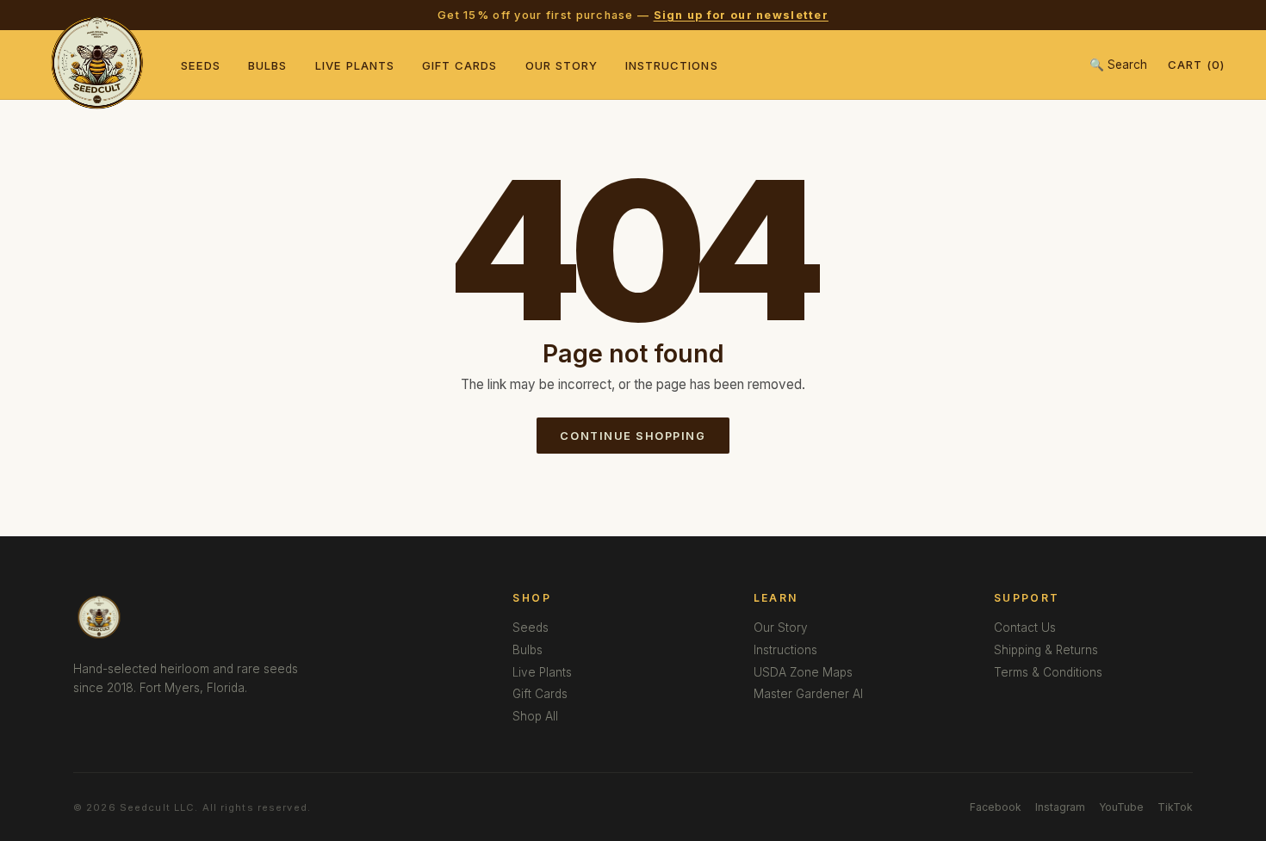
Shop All (535, 716)
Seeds (200, 65)
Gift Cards (460, 65)
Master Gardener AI (808, 694)
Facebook (995, 807)
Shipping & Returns (1046, 650)
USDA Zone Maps (803, 672)
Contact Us (1025, 627)
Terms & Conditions (1048, 672)
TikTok (1175, 807)
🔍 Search (1118, 64)
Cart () (1196, 64)
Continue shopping (632, 436)
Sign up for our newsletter (741, 15)
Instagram (1060, 807)
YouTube (1121, 807)
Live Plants (355, 65)
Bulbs (267, 65)
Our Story (561, 65)
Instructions (671, 65)
